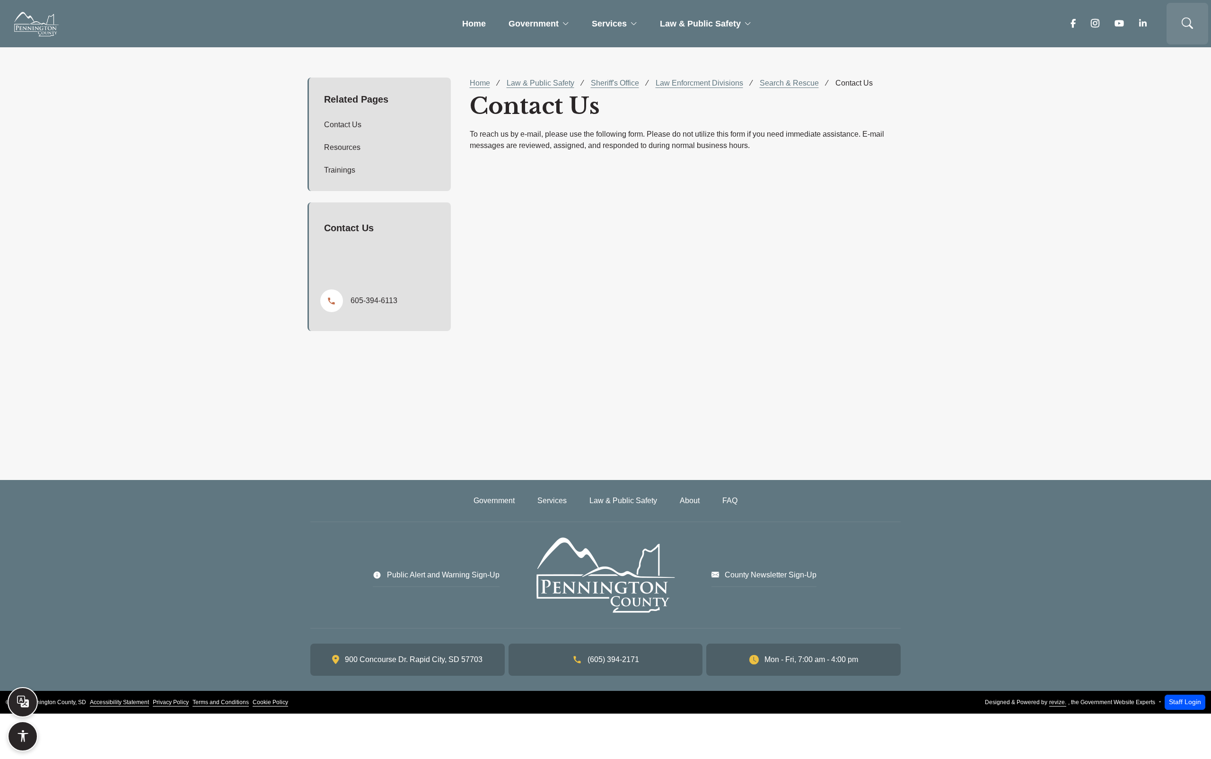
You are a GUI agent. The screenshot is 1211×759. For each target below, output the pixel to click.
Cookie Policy (270, 702)
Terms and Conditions (221, 702)
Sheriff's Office (615, 83)
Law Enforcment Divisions (699, 83)
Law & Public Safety (700, 23)
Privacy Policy (171, 702)
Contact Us (342, 125)
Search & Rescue (789, 83)
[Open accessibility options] (23, 736)
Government (534, 23)
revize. (1057, 702)
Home (474, 23)
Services (609, 23)
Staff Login (1185, 702)
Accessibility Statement (119, 702)
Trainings (339, 170)
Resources (342, 147)
